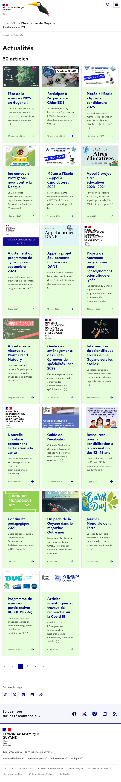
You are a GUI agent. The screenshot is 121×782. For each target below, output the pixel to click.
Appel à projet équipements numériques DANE (59, 260)
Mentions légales (76, 768)
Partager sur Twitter (14, 695)
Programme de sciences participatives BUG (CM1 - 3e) (20, 605)
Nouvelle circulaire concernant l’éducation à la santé (20, 443)
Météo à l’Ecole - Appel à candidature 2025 (99, 100)
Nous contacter (25, 768)
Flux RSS (67, 774)
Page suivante (35, 666)
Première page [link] (5, 666)
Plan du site (8, 768)
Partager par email (32, 695)
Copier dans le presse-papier (41, 695)
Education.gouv (36, 758)
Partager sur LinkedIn (23, 695)
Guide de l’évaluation (56, 437)
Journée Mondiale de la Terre (99, 523)
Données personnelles (98, 768)
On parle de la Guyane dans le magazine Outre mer (60, 525)
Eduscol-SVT (57, 758)
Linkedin (104, 714)
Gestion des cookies (12, 774)
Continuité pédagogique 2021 (18, 523)
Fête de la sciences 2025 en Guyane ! (19, 98)
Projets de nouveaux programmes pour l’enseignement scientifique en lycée (99, 266)
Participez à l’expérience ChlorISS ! (57, 98)
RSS (114, 714)
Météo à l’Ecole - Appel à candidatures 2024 (60, 180)
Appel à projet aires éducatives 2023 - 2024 (99, 180)
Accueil (6, 35)
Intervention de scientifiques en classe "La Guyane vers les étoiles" (100, 355)
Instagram (94, 714)
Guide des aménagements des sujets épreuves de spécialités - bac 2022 (60, 357)
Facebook (74, 714)
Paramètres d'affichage (43, 774)
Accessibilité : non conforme (50, 768)
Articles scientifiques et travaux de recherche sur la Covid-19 (60, 607)
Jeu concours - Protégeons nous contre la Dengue (20, 180)
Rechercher (108, 4)
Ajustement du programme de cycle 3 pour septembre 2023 (20, 262)
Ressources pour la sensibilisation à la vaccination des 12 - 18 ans (100, 443)
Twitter (84, 714)
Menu (116, 4)
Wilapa (75, 758)
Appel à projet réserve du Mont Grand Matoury (20, 353)
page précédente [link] (12, 666)
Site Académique (12, 758)
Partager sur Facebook (6, 695)
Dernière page (42, 666)
